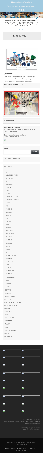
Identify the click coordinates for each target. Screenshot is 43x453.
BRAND (24, 450)
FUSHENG (9, 209)
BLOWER (8, 293)
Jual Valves (9, 74)
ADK (7, 172)
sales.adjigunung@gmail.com (22, 2)
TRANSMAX (9, 274)
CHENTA (8, 187)
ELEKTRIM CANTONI (12, 196)
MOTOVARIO (10, 234)
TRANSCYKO (10, 271)
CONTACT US (23, 448)
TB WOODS (9, 261)
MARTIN (8, 227)
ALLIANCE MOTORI (12, 175)
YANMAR (8, 283)
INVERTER (8, 321)
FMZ (7, 206)
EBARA (8, 193)
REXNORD (9, 243)
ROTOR (8, 249)
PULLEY (7, 324)
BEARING (8, 290)
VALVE (7, 333)
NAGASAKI (9, 237)
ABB (7, 169)
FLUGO (8, 203)
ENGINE (7, 308)
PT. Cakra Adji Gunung (21, 17)
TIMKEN (8, 268)
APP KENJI (9, 178)
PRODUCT (33, 448)
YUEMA (8, 286)
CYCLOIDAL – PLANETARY (13, 302)
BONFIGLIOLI (10, 184)
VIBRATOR (8, 336)
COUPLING (8, 299)
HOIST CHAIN (9, 318)
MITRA (18, 450)
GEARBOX (8, 311)
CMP (7, 190)
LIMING (8, 224)
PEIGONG (9, 240)
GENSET (8, 315)
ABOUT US (14, 448)
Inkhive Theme (20, 442)
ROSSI (8, 246)
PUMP (7, 327)
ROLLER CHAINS (10, 330)
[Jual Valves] (21, 59)
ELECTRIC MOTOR (11, 305)
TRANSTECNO (10, 277)
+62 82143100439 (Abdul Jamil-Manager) (22, 6)
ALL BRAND (8, 166)
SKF (7, 252)
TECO (7, 265)
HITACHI (8, 215)
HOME (7, 448)
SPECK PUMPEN (11, 255)
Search (6, 148)
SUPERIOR (9, 258)
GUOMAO (9, 212)
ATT (7, 181)
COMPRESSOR (10, 296)
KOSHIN (8, 221)
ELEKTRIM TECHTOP (12, 200)
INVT (7, 218)
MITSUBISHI (9, 230)
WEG (7, 280)
